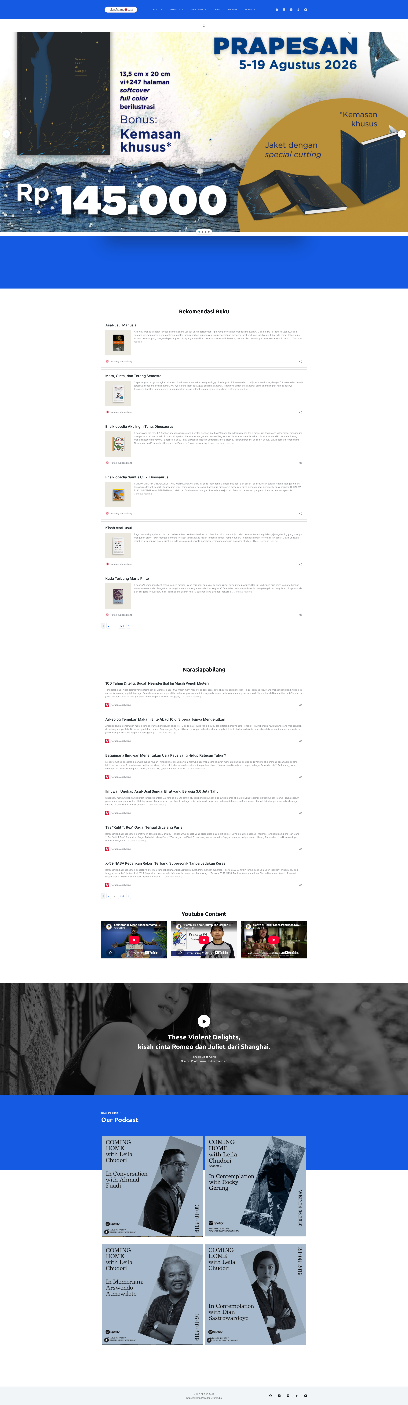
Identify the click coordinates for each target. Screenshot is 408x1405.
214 (122, 895)
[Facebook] (277, 9)
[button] (6, 134)
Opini (217, 9)
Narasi (232, 9)
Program (197, 9)
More (248, 9)
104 (122, 625)
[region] (204, 134)
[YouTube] (305, 9)
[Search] (204, 26)
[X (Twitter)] (284, 9)
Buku (156, 9)
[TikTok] (298, 9)
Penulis (175, 9)
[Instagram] (291, 9)
